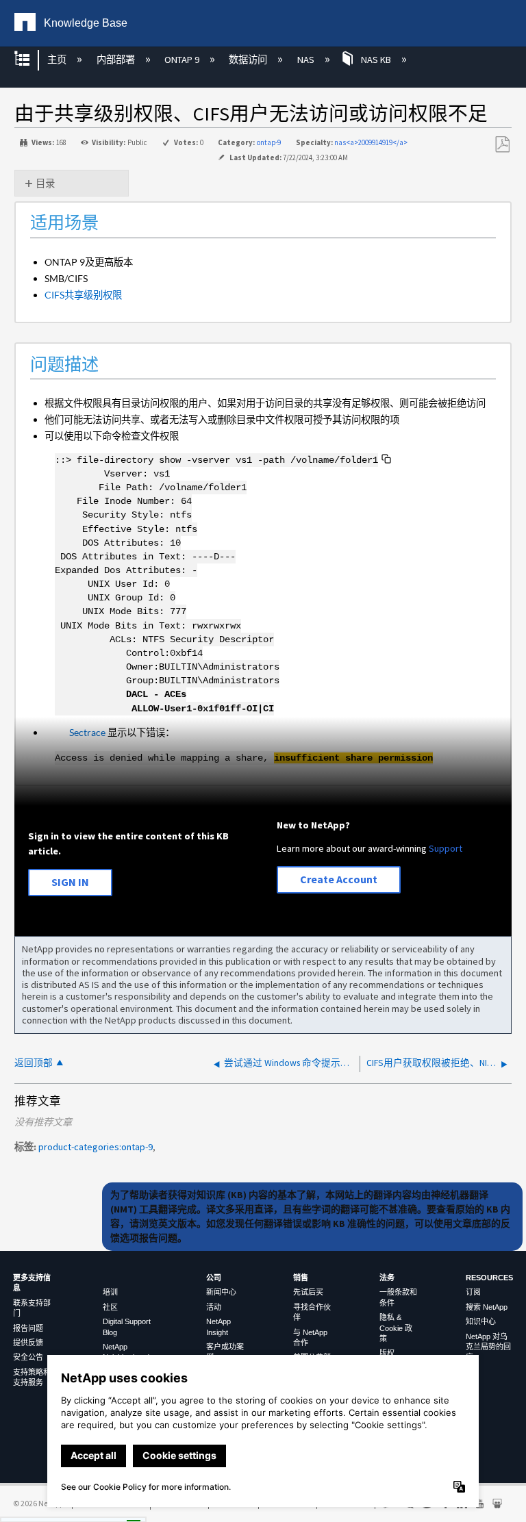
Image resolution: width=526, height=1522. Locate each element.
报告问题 (28, 1328)
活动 (213, 1307)
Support (445, 848)
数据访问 (249, 59)
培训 (110, 1292)
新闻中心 (221, 1292)
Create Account (338, 879)
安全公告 (28, 1357)
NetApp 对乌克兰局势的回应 (488, 1347)
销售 (300, 1277)
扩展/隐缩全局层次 (30, 60)
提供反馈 (28, 1343)
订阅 (473, 1292)
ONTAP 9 (182, 59)
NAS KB (376, 59)
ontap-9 (269, 142)
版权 (386, 1353)
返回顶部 (33, 1063)
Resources (489, 1277)
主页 (57, 59)
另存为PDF (502, 144)
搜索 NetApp (487, 1307)
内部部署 (116, 59)
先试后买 (308, 1292)
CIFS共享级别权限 (83, 295)
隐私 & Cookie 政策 (395, 1328)
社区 (110, 1307)
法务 (386, 1277)
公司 (213, 1277)
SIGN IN (70, 882)
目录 (45, 183)
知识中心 (481, 1321)
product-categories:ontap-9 (95, 1147)
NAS (306, 59)
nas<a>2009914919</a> (371, 142)
